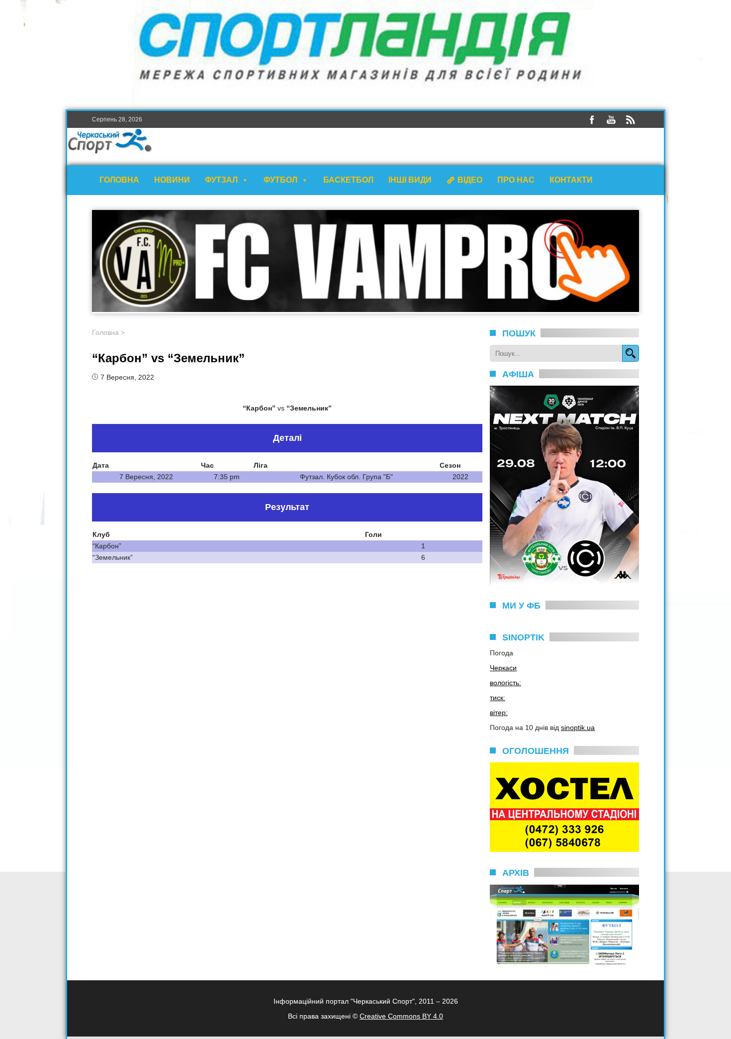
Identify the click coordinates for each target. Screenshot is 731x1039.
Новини (172, 180)
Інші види (410, 180)
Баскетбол (348, 180)
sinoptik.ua (578, 727)
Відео (469, 180)
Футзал (221, 180)
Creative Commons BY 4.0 (401, 1016)
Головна (119, 180)
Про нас (516, 180)
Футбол (280, 180)
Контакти (571, 180)
